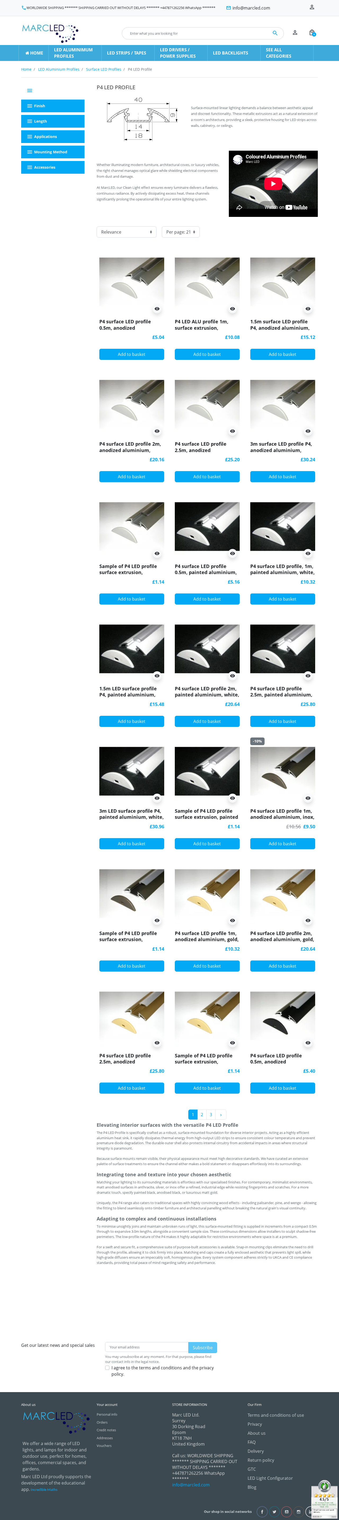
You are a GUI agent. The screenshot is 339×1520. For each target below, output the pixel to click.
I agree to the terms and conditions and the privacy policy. (162, 1371)
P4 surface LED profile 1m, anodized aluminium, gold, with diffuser (207, 939)
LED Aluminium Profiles (58, 69)
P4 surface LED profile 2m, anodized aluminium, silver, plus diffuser (130, 450)
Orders (102, 1422)
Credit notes (106, 1430)
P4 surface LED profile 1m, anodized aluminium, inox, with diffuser (282, 817)
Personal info (107, 1414)
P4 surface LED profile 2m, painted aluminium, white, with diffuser (207, 694)
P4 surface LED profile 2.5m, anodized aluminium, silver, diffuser (207, 450)
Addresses (105, 1438)
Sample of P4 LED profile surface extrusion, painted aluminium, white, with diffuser (206, 820)
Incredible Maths (44, 1490)
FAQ (252, 1442)
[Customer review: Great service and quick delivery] (324, 1499)
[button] (312, 33)
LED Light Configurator (270, 1478)
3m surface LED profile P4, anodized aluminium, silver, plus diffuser (281, 450)
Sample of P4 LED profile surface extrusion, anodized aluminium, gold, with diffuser (207, 1064)
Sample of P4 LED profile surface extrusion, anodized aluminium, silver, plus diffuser (128, 575)
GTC (252, 1469)
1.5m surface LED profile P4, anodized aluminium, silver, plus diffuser (280, 327)
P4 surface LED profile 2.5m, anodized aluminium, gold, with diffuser (125, 1064)
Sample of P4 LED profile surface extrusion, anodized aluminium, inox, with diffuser (131, 942)
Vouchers (104, 1445)
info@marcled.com (191, 1485)
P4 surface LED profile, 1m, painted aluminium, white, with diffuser (282, 572)
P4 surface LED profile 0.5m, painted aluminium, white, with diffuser (206, 572)
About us (257, 1433)
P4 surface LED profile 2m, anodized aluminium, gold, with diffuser (282, 939)
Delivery (256, 1451)
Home (26, 69)
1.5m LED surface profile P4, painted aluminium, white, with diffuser (128, 694)
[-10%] (282, 771)
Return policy (261, 1460)
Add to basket (131, 354)
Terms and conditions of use (276, 1415)
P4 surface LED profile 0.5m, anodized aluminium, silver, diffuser (131, 327)
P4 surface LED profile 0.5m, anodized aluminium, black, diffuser (282, 1061)
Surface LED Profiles (103, 69)
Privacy (255, 1424)
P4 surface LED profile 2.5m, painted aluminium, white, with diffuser (281, 694)
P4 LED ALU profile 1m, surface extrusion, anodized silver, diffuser (204, 327)
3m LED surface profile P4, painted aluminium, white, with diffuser (131, 817)
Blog (252, 1487)
